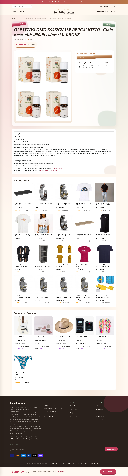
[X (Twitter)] (31, 438)
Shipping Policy (100, 416)
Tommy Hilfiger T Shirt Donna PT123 (84, 265)
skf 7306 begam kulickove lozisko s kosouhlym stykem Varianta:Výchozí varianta (84, 296)
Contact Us (73, 409)
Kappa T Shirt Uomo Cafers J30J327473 (63, 265)
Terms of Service (101, 413)
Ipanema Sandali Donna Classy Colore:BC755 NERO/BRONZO (21, 266)
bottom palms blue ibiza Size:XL (22, 373)
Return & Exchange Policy (48, 170)
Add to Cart (108, 472)
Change (107, 63)
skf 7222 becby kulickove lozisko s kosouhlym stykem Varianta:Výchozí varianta (64, 204)
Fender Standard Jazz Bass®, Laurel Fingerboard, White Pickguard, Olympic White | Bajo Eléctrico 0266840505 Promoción (22, 337)
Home (15, 11)
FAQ (71, 413)
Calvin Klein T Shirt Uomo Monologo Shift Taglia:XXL (22, 235)
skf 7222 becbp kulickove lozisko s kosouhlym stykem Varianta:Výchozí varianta (64, 235)
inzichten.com (64, 11)
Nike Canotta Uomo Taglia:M (104, 234)
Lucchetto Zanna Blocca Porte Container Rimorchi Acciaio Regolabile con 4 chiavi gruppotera (104, 296)
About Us (73, 406)
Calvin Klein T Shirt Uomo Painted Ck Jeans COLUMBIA (104, 204)
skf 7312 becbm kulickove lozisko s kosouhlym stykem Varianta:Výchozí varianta (43, 296)
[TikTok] (26, 438)
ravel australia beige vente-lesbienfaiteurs (63, 337)
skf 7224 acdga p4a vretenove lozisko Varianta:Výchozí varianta (43, 204)
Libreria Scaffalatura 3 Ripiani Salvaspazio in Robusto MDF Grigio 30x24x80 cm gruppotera (43, 266)
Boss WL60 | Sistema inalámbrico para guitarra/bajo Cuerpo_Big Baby (83, 337)
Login (100, 6)
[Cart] (114, 6)
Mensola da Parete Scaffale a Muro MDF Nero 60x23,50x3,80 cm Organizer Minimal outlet (23, 204)
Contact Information (102, 420)
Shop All (23, 11)
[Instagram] (17, 438)
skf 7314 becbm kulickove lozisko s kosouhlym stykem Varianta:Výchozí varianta (64, 296)
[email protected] (57, 168)
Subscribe (111, 449)
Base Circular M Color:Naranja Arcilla (41, 337)
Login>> (20, 348)
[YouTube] (22, 438)
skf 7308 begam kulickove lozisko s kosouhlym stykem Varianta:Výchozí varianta (23, 296)
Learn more (60, 472)
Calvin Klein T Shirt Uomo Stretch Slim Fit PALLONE (103, 265)
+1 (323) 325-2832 (50, 411)
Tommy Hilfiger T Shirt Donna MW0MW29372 (43, 235)
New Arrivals (102, 11)
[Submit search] (30, 6)
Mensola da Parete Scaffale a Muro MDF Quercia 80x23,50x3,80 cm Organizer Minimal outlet (84, 235)
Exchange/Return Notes (22, 161)
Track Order (74, 416)
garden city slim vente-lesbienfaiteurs (103, 337)
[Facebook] (12, 438)
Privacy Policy (100, 409)
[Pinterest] (36, 438)
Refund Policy (100, 406)
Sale (113, 11)
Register (107, 6)
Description (18, 134)
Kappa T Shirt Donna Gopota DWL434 (84, 204)
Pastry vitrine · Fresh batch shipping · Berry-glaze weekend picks (64, 2)
